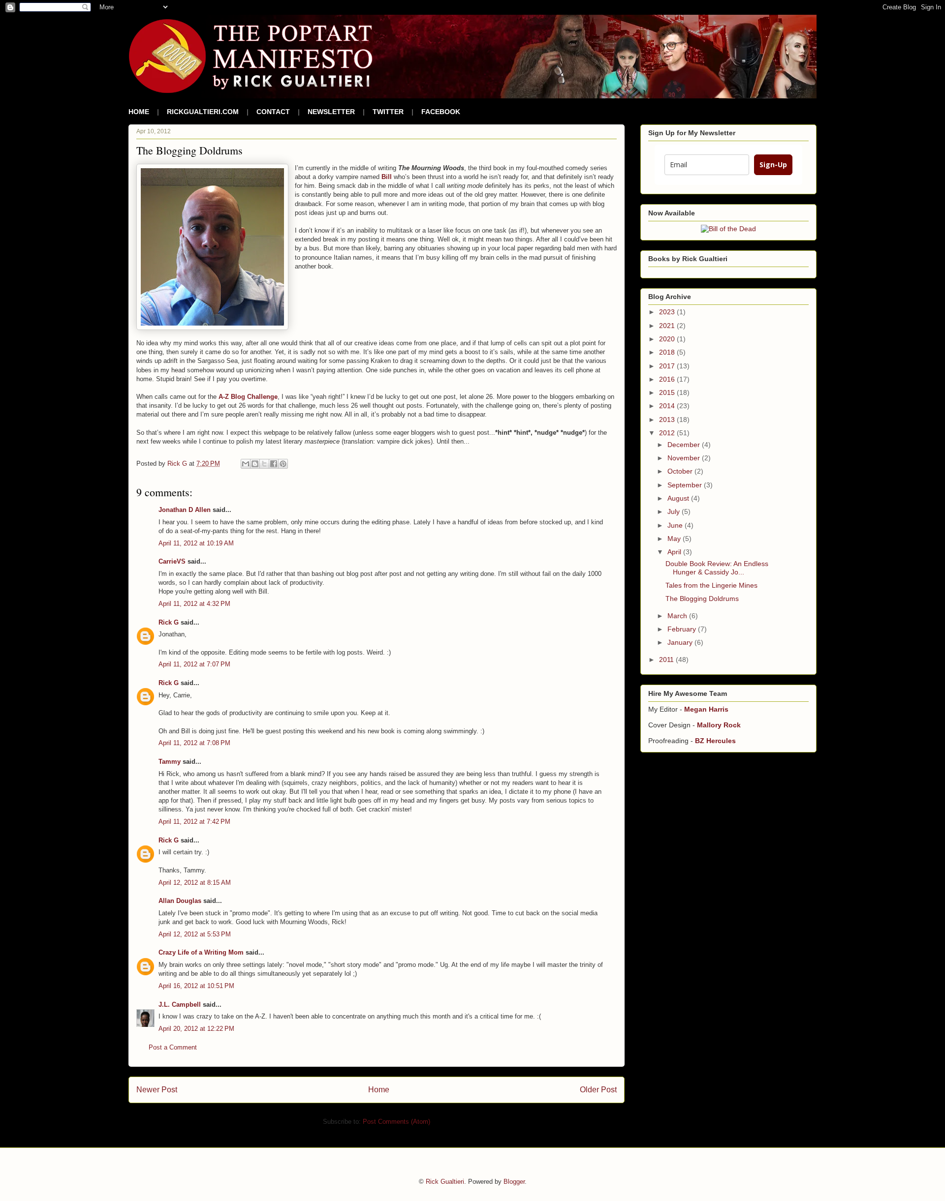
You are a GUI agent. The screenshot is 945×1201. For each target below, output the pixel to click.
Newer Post (156, 1089)
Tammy (169, 761)
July (674, 511)
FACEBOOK (440, 112)
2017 (668, 366)
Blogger (514, 1181)
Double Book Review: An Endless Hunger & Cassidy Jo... (716, 568)
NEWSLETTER (331, 112)
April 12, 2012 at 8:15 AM (194, 882)
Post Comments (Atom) (396, 1121)
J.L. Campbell (179, 1004)
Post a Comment (173, 1047)
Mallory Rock (719, 725)
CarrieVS (172, 561)
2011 (667, 659)
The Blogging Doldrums (702, 598)
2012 (668, 433)
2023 (668, 312)
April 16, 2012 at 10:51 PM (196, 986)
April (675, 552)
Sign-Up (773, 164)
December (684, 445)
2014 (668, 406)
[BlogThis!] (255, 464)
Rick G (168, 622)
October (680, 471)
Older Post (598, 1089)
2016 (668, 379)
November (684, 458)
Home (378, 1089)
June (676, 525)
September (685, 485)
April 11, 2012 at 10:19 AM (196, 543)
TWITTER (388, 112)
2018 (668, 352)
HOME (138, 112)
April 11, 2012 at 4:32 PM (194, 603)
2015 (668, 392)
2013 (668, 419)
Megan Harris (706, 709)
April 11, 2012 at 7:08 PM (194, 743)
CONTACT (273, 112)
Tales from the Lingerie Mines (711, 585)
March (678, 616)
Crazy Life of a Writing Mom (201, 952)
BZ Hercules (715, 741)
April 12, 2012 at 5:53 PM (194, 934)
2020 (668, 339)
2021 (668, 326)
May (675, 538)
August (679, 498)
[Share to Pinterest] (283, 464)
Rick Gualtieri (445, 1181)
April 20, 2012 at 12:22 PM (196, 1028)
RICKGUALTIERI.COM (203, 112)
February (682, 629)
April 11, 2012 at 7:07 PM (194, 664)
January (680, 642)
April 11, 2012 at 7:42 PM (194, 821)
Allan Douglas (179, 900)
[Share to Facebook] (274, 464)
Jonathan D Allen (184, 509)
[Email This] (246, 464)
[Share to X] (264, 464)
